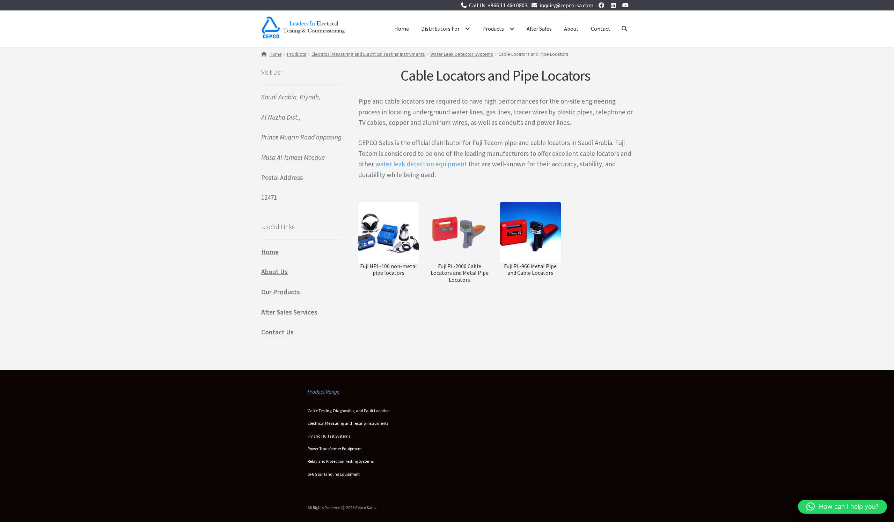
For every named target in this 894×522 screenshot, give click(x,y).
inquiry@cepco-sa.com (566, 5)
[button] (842, 507)
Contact (600, 28)
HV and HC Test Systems (329, 436)
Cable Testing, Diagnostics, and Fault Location (349, 410)
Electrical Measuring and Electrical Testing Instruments (368, 54)
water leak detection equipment (421, 164)
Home (401, 28)
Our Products (280, 292)
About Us (274, 271)
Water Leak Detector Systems (461, 54)
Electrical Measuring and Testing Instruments (348, 423)
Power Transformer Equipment (335, 448)
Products (493, 28)
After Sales (539, 28)
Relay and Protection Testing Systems (341, 461)
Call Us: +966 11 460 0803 (498, 5)
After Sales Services (289, 312)
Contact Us (277, 332)
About (571, 28)
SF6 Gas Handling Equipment (334, 474)
